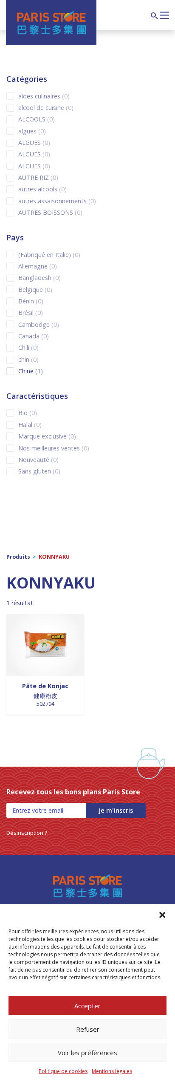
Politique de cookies (63, 1071)
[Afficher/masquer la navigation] (164, 14)
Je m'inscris (116, 810)
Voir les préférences (87, 1052)
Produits (18, 556)
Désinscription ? (26, 833)
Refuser (87, 1029)
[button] (162, 915)
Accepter (87, 1005)
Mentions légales (112, 1071)
